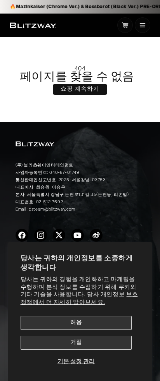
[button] (142, 25)
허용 (76, 323)
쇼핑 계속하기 (80, 89)
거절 (76, 342)
